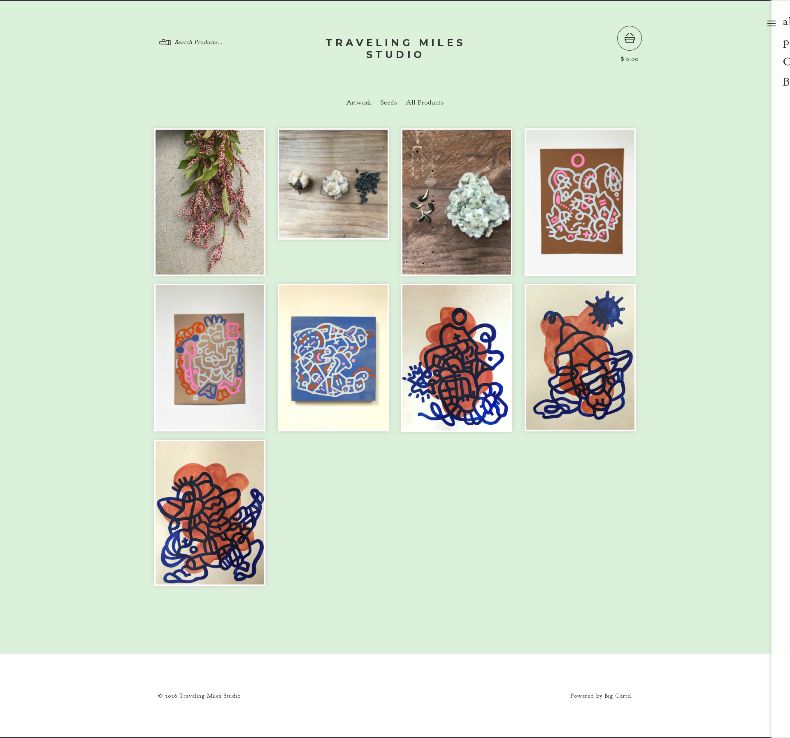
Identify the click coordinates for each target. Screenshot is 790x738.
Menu (771, 23)
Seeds (388, 102)
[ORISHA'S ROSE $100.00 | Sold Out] (456, 358)
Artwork (359, 102)
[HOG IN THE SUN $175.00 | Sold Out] (580, 357)
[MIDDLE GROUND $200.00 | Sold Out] (210, 357)
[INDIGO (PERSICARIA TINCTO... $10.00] (210, 202)
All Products (425, 102)
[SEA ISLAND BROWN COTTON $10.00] (333, 184)
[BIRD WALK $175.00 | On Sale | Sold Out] (210, 512)
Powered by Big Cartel (601, 695)
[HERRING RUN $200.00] (333, 357)
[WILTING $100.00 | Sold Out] (580, 202)
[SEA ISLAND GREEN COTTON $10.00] (456, 202)
